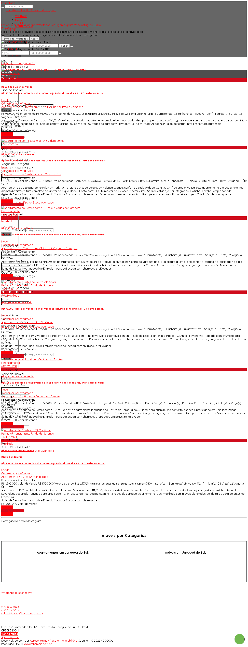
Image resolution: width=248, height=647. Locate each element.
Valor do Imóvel (12, 126)
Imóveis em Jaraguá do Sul (18, 63)
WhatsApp (8, 592)
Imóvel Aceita (11, 315)
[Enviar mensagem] (71, 46)
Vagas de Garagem (15, 164)
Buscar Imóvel (24, 592)
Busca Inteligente (13, 230)
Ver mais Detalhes (12, 137)
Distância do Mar (13, 385)
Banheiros (8, 156)
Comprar (7, 134)
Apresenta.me (10, 637)
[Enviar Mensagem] (60, 53)
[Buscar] (2, 7)
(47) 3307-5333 (10, 606)
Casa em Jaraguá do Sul (185, 559)
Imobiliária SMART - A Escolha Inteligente (31, 10)
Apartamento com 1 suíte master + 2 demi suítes (31, 174)
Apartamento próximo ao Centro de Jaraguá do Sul (62, 571)
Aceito (34, 38)
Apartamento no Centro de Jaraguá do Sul (62, 565)
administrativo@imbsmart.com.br (22, 613)
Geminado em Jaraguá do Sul (185, 565)
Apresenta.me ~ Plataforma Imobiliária (53, 640)
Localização (9, 226)
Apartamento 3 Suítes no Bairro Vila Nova (27, 322)
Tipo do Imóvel (12, 90)
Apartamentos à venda (63, 559)
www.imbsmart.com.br (38, 644)
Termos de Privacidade (15, 38)
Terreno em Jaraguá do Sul (185, 571)
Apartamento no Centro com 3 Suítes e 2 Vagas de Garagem (39, 248)
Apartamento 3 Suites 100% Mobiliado (24, 476)
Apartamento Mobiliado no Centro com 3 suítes (30, 396)
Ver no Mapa (9, 634)
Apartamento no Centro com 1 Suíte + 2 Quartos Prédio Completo (42, 107)
